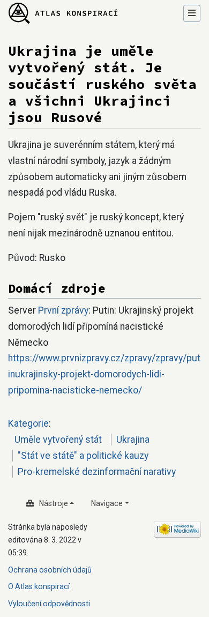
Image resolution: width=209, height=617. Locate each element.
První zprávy (63, 310)
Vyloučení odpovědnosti (49, 603)
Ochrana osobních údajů (50, 570)
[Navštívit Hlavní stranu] (63, 14)
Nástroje (53, 503)
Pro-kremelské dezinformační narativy (97, 471)
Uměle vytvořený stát (58, 439)
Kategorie (28, 423)
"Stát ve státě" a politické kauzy (83, 455)
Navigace (107, 503)
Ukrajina (133, 439)
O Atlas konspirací (39, 586)
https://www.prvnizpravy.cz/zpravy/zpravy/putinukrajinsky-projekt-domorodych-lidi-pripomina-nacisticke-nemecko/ (104, 374)
